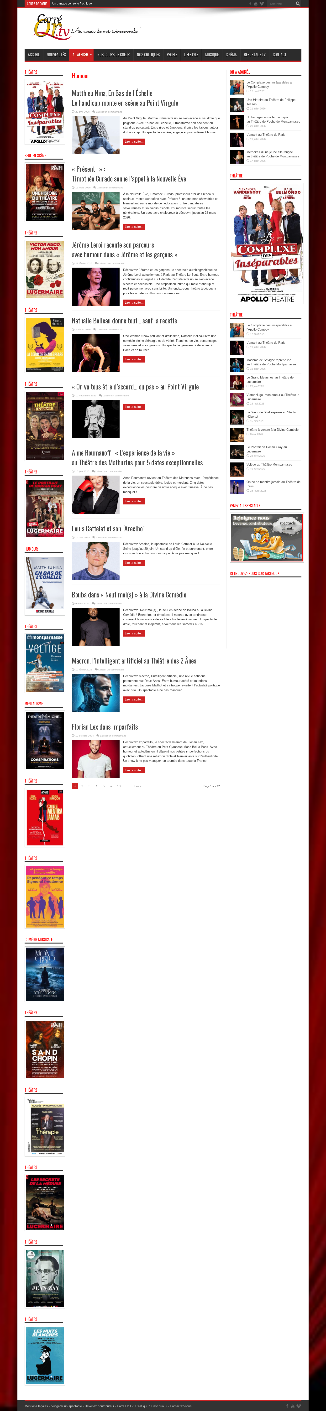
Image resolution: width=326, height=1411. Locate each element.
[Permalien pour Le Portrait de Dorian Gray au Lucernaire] (237, 458)
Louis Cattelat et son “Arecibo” (108, 528)
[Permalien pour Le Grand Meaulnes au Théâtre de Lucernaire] (237, 388)
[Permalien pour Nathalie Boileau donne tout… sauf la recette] (96, 371)
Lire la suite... (134, 141)
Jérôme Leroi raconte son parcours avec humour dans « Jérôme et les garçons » (125, 249)
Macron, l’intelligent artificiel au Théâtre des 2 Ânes (134, 660)
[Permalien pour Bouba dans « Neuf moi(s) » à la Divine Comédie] (96, 645)
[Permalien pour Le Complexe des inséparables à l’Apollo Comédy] (237, 93)
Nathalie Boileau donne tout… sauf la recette (124, 320)
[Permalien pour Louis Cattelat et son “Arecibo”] (96, 579)
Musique (212, 54)
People (172, 54)
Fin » (137, 786)
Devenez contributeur (99, 1406)
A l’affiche (80, 54)
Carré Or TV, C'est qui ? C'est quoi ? (142, 1406)
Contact (279, 54)
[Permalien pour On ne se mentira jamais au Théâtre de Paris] (237, 493)
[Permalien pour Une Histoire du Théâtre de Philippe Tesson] (237, 111)
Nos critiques (148, 54)
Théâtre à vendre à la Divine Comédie (273, 429)
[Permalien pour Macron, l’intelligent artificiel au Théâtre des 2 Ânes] (96, 711)
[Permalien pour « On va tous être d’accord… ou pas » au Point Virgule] (96, 437)
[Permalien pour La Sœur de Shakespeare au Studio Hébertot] (237, 423)
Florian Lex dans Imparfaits (105, 726)
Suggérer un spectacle (66, 1406)
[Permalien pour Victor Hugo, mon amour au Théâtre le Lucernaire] (237, 406)
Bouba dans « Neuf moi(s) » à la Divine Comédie (129, 594)
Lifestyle (191, 54)
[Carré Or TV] (96, 36)
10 (119, 786)
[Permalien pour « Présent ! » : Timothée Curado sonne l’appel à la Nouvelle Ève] (96, 229)
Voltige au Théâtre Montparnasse (269, 464)
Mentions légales (36, 1406)
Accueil (34, 54)
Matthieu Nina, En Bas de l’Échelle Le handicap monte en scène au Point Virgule (125, 98)
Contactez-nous (181, 1406)
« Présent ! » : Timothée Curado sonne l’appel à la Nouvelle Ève (129, 173)
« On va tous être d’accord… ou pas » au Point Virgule (135, 386)
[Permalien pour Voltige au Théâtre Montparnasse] (237, 475)
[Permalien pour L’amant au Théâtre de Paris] (237, 146)
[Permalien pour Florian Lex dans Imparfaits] (96, 777)
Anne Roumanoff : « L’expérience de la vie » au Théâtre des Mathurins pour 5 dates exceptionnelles (137, 457)
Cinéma (231, 54)
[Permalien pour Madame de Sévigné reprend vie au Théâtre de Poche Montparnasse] (237, 371)
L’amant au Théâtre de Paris (70, 3)
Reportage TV (255, 54)
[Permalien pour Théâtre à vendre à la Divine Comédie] (237, 441)
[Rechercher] (297, 3)
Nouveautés (56, 54)
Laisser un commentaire (109, 111)
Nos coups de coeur (113, 54)
